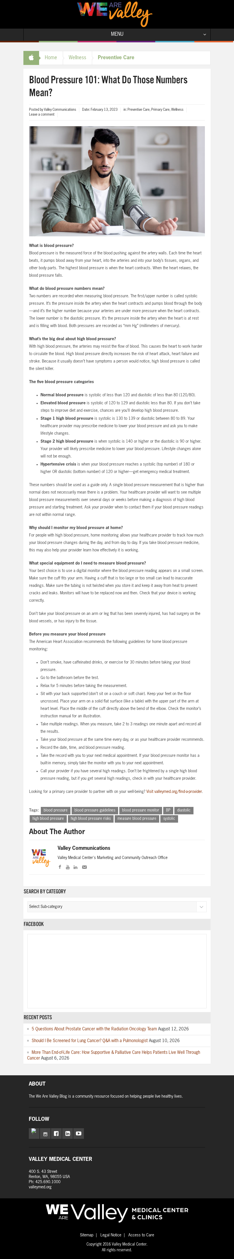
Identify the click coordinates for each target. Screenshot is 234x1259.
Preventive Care (116, 58)
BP (168, 810)
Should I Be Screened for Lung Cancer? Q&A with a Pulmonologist (90, 1041)
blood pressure (56, 810)
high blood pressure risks (91, 819)
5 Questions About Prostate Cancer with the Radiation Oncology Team (94, 1029)
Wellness (77, 58)
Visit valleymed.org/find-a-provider (174, 792)
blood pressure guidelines (94, 810)
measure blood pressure (137, 819)
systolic (169, 819)
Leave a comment (42, 114)
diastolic (184, 810)
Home (51, 58)
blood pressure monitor (140, 810)
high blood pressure (48, 819)
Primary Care (160, 110)
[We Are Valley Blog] (114, 14)
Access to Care (141, 1235)
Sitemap (86, 1235)
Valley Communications (84, 848)
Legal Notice (110, 1235)
